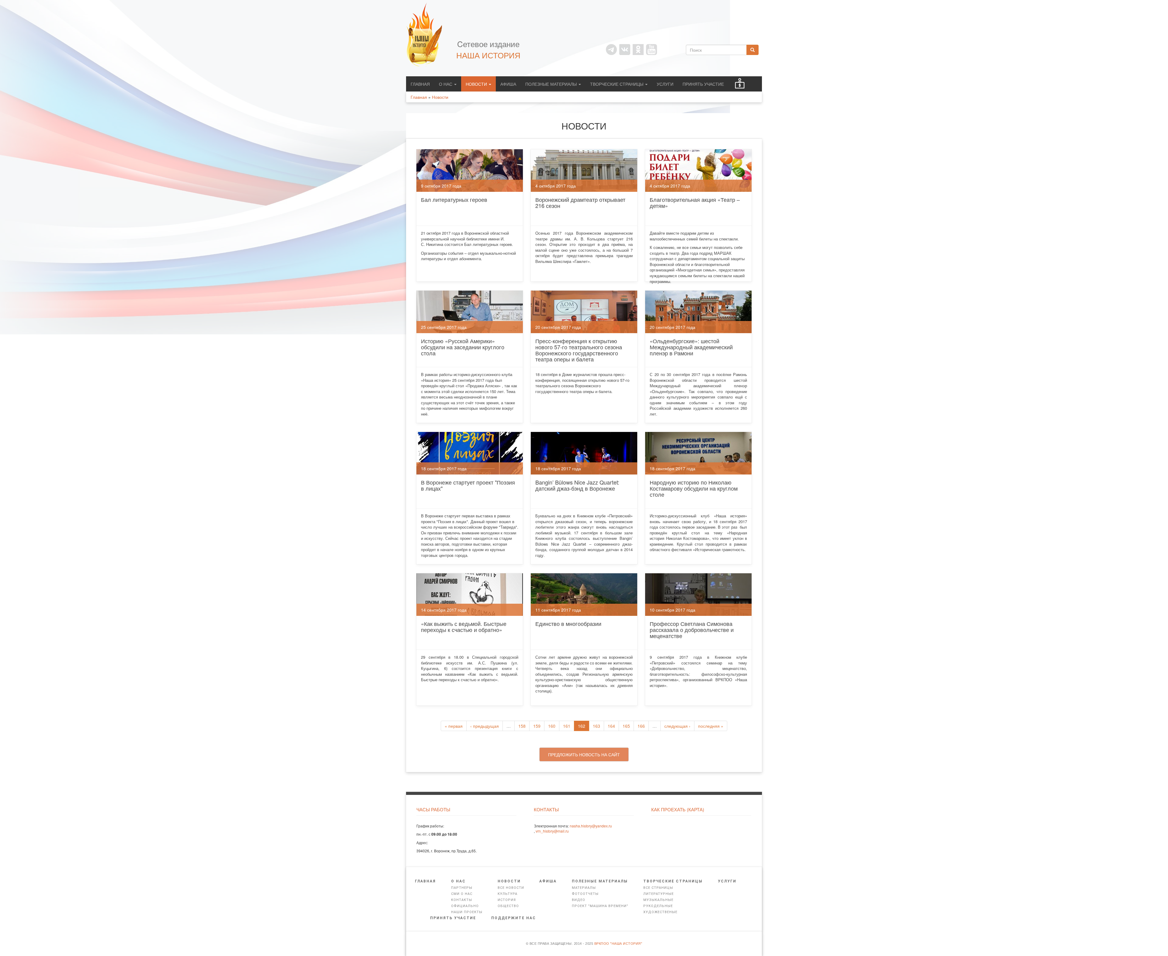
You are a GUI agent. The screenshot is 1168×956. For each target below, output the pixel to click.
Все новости (511, 888)
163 (596, 726)
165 (626, 726)
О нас (446, 84)
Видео (578, 900)
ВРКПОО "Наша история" (618, 943)
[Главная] (427, 34)
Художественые (660, 912)
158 (522, 726)
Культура (507, 894)
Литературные (658, 894)
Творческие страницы (617, 84)
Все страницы (658, 888)
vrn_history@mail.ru (552, 830)
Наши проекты (466, 912)
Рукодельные (658, 906)
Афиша (508, 84)
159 (537, 726)
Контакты (461, 900)
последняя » (710, 726)
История (507, 900)
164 (611, 726)
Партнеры (461, 888)
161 (566, 726)
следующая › (677, 726)
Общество (508, 906)
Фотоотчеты (585, 894)
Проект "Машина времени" (600, 906)
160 (551, 726)
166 (641, 726)
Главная (420, 84)
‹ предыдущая (484, 726)
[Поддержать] (739, 83)
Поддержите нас (513, 918)
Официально (465, 906)
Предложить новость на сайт (584, 754)
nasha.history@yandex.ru (591, 825)
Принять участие (703, 84)
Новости (477, 84)
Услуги (665, 84)
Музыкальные (658, 900)
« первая (454, 726)
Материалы (584, 888)
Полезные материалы (551, 84)
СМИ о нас (461, 894)
